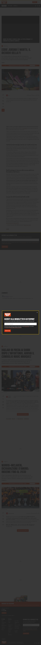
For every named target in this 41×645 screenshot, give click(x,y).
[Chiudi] (37, 312)
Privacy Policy (26, 326)
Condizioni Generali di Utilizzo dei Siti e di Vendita (13, 327)
